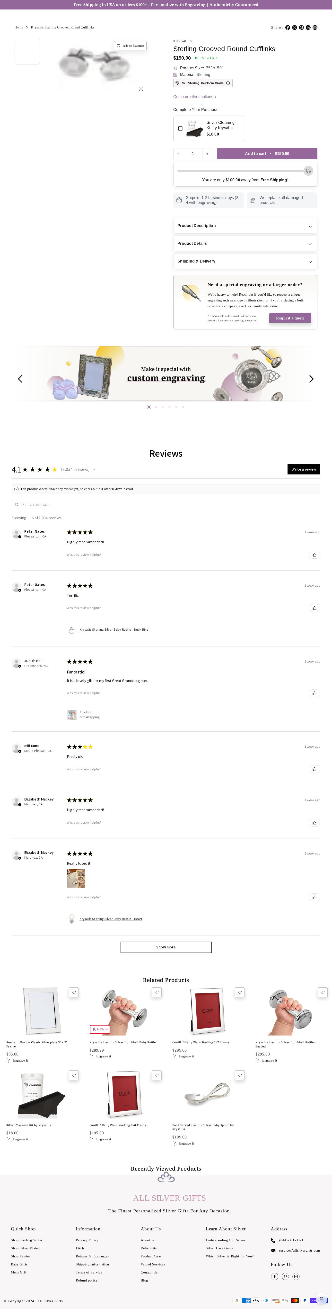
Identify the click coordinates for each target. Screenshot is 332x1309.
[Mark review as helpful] (314, 555)
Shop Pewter (20, 1256)
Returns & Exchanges (92, 1256)
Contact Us (149, 1272)
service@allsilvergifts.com (299, 1250)
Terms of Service (89, 1272)
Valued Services (153, 1264)
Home (19, 27)
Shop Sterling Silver (27, 1240)
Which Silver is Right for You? (230, 1256)
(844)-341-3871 (291, 1240)
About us (148, 1240)
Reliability (149, 1248)
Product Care (151, 1256)
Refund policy (86, 1280)
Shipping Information (92, 1264)
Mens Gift (18, 1272)
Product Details (192, 243)
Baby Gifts (19, 1264)
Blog (144, 1280)
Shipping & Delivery (196, 261)
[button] (149, 407)
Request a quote (290, 318)
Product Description (196, 226)
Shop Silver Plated (25, 1248)
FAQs (80, 1248)
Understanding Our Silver (225, 1240)
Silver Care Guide (220, 1248)
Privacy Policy (87, 1240)
